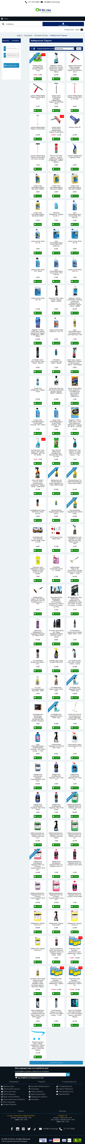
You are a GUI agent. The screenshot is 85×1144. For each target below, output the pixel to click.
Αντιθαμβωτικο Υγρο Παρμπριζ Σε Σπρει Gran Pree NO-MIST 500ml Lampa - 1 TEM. (75, 540)
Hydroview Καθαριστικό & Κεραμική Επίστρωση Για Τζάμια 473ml (38, 632)
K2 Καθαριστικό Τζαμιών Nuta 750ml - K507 (56, 689)
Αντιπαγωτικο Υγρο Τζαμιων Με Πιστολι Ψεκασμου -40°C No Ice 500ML (38, 452)
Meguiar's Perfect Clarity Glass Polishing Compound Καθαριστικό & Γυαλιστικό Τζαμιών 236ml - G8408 (74, 302)
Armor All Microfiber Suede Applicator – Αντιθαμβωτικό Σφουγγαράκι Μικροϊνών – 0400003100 (74, 392)
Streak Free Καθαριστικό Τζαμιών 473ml (38, 390)
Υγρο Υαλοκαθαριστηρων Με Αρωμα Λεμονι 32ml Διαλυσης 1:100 (75, 332)
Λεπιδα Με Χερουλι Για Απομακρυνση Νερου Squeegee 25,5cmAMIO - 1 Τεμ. (75, 716)
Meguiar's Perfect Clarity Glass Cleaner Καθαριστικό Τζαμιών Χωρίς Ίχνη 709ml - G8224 (56, 69)
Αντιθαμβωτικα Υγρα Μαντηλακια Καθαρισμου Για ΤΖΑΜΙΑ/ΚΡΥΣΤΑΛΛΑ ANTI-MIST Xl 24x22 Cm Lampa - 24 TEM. (75, 601)
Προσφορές (35, 1099)
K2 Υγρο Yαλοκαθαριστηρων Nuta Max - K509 (37, 689)
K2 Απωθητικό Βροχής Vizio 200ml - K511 (38, 662)
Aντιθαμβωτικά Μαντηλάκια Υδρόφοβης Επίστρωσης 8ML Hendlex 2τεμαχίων (37, 717)
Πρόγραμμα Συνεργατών (39, 1097)
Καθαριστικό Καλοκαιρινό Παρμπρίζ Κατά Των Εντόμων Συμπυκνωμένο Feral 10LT (38, 866)
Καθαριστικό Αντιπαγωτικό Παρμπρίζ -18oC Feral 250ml (56, 807)
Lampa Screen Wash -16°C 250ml (38, 270)
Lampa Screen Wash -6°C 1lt (38, 242)
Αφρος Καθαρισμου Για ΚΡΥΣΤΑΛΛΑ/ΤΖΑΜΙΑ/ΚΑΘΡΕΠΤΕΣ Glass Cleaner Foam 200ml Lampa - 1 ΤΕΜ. (37, 1014)
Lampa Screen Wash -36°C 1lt (75, 270)
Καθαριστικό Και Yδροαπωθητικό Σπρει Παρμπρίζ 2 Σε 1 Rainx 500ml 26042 (56, 482)
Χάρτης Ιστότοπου (37, 1092)
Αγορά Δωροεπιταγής (38, 1094)
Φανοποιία (7, 40)
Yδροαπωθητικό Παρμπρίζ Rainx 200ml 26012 (56, 511)
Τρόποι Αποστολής (9, 1092)
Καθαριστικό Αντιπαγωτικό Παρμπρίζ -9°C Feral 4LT (74, 777)
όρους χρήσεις (49, 1078)
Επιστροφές (35, 1089)
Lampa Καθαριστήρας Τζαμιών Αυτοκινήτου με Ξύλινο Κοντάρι (37, 157)
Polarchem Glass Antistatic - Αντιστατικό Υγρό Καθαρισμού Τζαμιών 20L (56, 982)
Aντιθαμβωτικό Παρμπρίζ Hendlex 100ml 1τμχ (75, 689)
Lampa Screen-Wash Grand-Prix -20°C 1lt (56, 330)
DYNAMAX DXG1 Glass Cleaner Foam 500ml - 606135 (37, 361)
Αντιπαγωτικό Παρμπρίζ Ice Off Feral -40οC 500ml (56, 746)
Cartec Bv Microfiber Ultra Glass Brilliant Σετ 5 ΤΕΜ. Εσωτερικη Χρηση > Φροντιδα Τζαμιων (74, 1013)
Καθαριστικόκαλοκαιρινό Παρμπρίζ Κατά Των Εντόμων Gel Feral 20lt (75, 807)
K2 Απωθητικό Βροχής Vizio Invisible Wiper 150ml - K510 (75, 632)
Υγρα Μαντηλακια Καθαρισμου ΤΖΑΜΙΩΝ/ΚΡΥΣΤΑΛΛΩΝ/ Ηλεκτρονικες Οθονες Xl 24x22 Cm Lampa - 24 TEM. (56, 602)
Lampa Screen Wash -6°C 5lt (75, 242)
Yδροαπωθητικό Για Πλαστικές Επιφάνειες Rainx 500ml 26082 (74, 481)
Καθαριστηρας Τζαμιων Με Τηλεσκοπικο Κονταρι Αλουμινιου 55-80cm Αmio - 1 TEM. (74, 570)
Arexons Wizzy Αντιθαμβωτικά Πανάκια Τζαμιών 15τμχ (38, 68)
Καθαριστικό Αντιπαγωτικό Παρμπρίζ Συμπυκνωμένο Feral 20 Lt (38, 778)
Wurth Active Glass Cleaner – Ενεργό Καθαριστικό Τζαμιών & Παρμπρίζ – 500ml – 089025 (56, 159)
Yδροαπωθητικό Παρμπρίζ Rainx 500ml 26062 (74, 511)
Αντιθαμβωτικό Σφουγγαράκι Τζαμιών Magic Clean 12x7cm (38, 539)
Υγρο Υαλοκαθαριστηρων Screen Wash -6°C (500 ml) (74, 215)
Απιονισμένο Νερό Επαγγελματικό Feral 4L (75, 746)
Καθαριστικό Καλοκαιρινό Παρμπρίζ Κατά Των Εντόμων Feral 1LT (56, 864)
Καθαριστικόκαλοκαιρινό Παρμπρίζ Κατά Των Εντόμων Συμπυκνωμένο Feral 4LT (56, 896)
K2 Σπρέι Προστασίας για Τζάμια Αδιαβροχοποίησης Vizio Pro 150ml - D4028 (56, 633)
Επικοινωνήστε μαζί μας (12, 1089)
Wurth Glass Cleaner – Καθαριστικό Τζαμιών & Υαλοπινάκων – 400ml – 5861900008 (74, 362)
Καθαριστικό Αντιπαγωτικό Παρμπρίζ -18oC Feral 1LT (56, 777)
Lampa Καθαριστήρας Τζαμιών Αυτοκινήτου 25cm (37, 97)
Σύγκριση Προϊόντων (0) (45, 49)
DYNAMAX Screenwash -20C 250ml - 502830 (56, 361)
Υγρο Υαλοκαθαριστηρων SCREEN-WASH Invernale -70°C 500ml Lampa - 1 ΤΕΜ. (37, 747)
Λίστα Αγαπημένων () (66, 1092)
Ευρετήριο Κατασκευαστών (40, 1086)
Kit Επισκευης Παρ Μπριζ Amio (56, 538)
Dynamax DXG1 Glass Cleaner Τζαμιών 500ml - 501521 (56, 299)
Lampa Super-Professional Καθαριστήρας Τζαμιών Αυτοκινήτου (56, 129)
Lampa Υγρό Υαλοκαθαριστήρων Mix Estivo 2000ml (56, 187)
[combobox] (11, 48)
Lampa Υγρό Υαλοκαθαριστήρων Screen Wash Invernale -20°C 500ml (37, 422)
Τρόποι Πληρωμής (9, 1094)
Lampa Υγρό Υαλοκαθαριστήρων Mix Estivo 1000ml (37, 187)
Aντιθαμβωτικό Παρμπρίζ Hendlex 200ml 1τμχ (56, 716)
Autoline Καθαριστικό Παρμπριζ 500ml (75, 156)
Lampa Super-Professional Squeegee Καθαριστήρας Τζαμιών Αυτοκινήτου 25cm (56, 100)
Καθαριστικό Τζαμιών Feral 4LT (74, 924)
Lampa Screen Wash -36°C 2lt (38, 299)
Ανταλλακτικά (16, 40)
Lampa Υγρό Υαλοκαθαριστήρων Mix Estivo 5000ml (74, 187)
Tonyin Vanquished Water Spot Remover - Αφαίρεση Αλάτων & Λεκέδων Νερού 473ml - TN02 (56, 952)
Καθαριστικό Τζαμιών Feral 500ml (56, 924)
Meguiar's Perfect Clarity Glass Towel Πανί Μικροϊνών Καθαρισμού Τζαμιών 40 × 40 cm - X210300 (74, 423)
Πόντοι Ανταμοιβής (8, 1102)
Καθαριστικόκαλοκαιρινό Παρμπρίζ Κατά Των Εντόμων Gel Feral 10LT (38, 835)
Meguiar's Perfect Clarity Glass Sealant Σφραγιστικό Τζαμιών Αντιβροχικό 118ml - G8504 (37, 333)
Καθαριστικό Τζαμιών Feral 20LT (38, 949)
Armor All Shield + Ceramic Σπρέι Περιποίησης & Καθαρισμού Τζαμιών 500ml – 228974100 (38, 483)
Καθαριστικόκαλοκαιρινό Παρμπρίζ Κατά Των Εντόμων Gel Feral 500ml (56, 835)
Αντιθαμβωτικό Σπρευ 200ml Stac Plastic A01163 (37, 511)
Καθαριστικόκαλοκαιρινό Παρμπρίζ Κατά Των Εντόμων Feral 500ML (75, 894)
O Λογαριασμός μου (65, 1086)
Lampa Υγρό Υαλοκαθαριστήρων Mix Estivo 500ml (37, 214)
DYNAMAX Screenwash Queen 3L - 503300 (56, 568)
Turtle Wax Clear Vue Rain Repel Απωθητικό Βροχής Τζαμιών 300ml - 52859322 (56, 390)
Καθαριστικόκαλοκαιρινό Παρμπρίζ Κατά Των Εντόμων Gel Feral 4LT (75, 835)
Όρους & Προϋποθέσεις (11, 1097)
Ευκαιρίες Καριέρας (9, 1104)
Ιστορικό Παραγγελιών (65, 1089)
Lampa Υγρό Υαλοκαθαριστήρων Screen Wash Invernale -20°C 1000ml (56, 423)
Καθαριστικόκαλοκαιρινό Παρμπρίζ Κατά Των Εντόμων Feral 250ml (75, 863)
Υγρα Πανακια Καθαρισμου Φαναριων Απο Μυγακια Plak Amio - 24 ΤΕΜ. (56, 453)
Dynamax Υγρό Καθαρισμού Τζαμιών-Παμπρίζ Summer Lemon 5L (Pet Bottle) (37, 570)
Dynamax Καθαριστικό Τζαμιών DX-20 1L (56, 214)
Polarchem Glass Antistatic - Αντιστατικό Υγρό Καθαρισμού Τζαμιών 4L (74, 952)
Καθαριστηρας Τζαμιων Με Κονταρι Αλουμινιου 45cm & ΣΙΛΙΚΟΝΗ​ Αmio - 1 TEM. (38, 600)
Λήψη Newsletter (64, 1094)
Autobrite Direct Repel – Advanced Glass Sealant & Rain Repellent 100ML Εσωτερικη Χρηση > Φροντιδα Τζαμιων (37, 983)
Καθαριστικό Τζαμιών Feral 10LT (38, 924)
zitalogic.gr (24, 1141)
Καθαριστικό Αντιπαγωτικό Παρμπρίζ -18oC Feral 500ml (37, 807)
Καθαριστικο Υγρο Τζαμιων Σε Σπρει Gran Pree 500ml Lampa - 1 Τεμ (75, 452)
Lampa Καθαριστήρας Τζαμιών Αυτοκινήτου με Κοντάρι (74, 97)
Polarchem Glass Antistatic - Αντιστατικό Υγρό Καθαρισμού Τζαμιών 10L (74, 982)
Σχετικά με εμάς (8, 1086)
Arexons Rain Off (74, 127)
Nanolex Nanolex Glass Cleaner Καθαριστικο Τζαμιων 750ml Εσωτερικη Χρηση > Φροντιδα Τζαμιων (38, 1046)
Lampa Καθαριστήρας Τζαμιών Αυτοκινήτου (37, 128)
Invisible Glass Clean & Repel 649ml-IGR (56, 661)
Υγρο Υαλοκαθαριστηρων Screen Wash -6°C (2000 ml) (56, 243)
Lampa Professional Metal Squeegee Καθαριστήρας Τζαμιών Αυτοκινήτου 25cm (74, 69)
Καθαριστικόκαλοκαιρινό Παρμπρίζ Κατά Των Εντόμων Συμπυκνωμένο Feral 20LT (38, 896)
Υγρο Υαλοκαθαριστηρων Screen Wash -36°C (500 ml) (56, 272)
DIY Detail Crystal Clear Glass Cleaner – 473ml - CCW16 (75, 662)
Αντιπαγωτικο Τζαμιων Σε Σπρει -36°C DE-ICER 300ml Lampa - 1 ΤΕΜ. (56, 1012)
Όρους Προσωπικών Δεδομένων (14, 1099)
